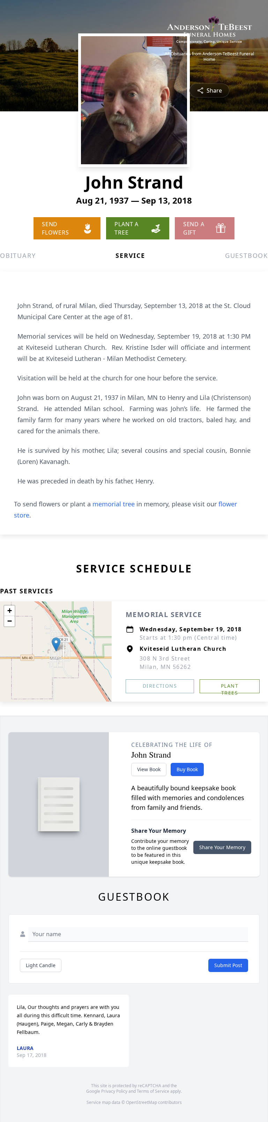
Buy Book (187, 769)
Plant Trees (229, 687)
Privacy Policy (114, 1091)
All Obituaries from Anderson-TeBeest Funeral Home (209, 56)
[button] (56, 644)
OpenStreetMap (141, 1102)
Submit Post (228, 965)
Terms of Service (153, 1091)
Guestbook (246, 255)
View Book (149, 769)
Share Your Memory (222, 847)
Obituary (18, 255)
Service (130, 255)
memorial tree (113, 504)
